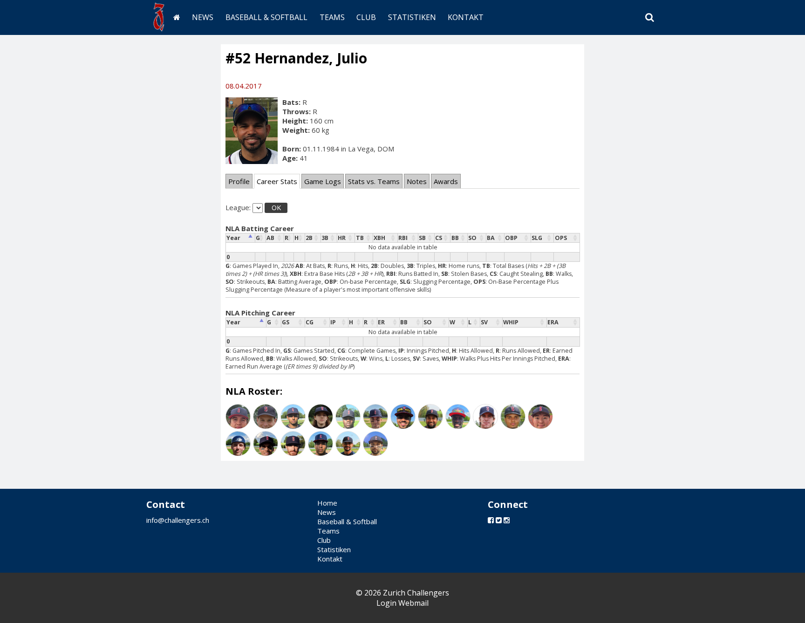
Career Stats (277, 181)
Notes (417, 181)
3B (324, 238)
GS (285, 322)
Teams (332, 17)
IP (333, 322)
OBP (511, 238)
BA (491, 238)
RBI (403, 238)
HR (342, 238)
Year (233, 238)
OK (276, 207)
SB (422, 238)
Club (366, 17)
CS (438, 238)
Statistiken (412, 17)
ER (381, 322)
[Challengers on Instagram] (507, 520)
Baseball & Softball (266, 17)
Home (327, 502)
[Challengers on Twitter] (499, 520)
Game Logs (322, 181)
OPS (561, 238)
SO (472, 238)
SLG (537, 238)
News (202, 17)
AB (270, 238)
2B (309, 238)
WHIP (510, 322)
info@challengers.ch (177, 520)
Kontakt (466, 17)
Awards (446, 181)
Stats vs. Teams (374, 181)
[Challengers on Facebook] (491, 520)
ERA (553, 322)
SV (484, 322)
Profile (239, 181)
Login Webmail (402, 603)
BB (455, 238)
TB (360, 238)
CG (310, 322)
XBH (379, 238)
